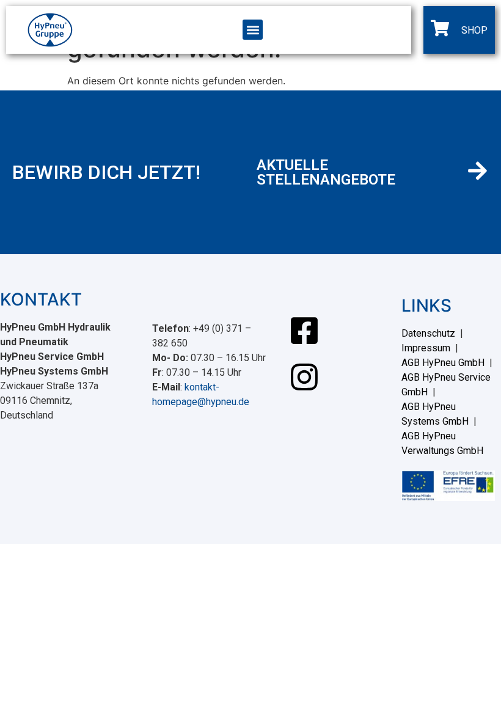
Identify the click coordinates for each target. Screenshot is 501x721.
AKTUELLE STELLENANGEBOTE (326, 172)
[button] (253, 30)
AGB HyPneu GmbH (443, 362)
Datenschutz (428, 333)
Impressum (425, 348)
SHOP (474, 30)
